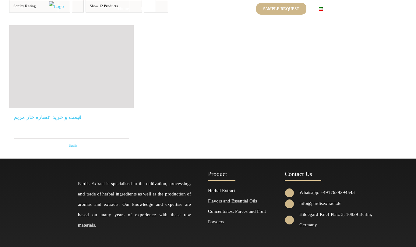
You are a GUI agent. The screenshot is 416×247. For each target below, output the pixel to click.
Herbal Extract (221, 190)
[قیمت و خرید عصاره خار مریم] (71, 66)
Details (73, 145)
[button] (337, 8)
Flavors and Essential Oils (232, 201)
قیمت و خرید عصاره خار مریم (48, 117)
